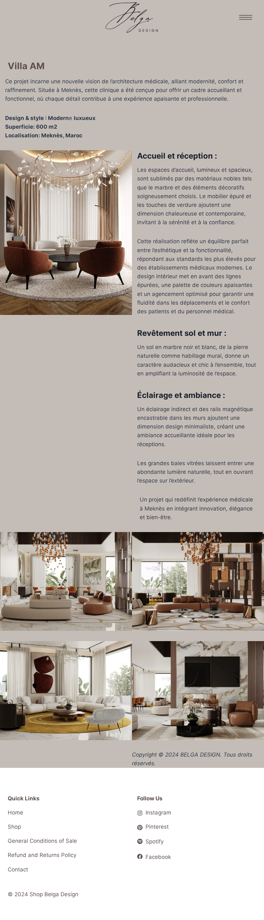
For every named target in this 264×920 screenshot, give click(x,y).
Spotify (155, 841)
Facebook (158, 857)
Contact (18, 869)
